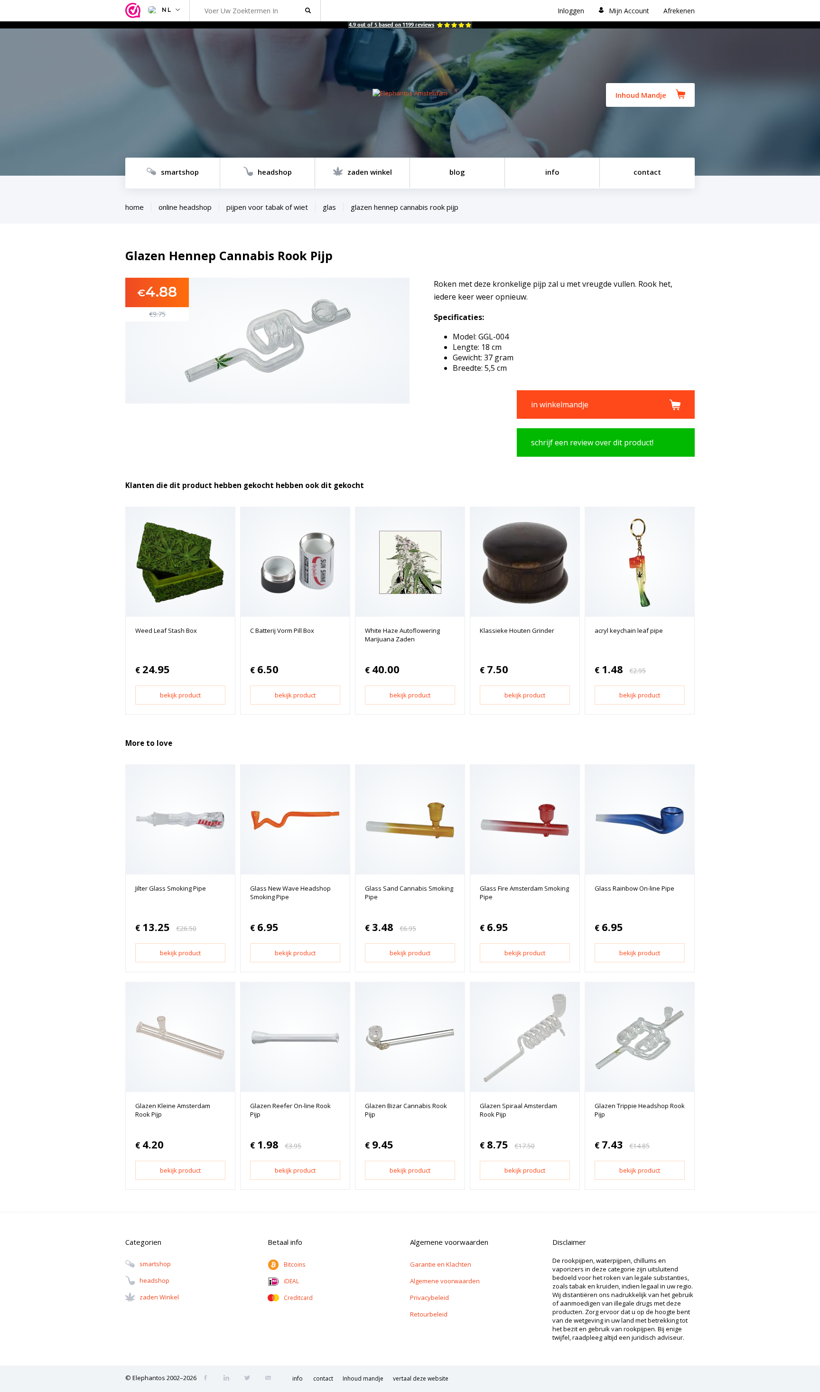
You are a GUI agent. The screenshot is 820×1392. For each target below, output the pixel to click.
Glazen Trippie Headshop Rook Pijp (640, 1110)
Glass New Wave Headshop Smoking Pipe (290, 892)
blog (457, 172)
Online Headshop (185, 207)
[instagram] (229, 1378)
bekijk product (180, 695)
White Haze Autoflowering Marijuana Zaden (402, 634)
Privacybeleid (429, 1297)
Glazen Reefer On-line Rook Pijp (290, 1110)
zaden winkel (369, 172)
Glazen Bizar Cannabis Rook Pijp (406, 1110)
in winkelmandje (559, 404)
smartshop (180, 172)
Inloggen (571, 10)
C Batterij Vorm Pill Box (282, 630)
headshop (275, 172)
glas (329, 207)
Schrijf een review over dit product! (592, 442)
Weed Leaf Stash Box (166, 630)
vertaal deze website (420, 1378)
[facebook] (208, 1378)
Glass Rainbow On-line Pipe (634, 888)
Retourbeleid (428, 1314)
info (552, 172)
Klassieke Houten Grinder (517, 630)
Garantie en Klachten (440, 1264)
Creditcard (298, 1298)
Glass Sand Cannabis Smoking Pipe (409, 892)
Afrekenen (679, 10)
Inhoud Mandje (640, 95)
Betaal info (285, 1242)
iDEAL (291, 1281)
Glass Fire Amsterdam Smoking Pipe (524, 892)
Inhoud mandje (363, 1378)
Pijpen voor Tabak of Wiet (267, 207)
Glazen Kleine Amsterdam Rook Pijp (172, 1110)
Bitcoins (294, 1264)
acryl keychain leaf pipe (629, 630)
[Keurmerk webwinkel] (134, 10)
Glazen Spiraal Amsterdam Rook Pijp (518, 1110)
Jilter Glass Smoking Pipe (170, 888)
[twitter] (250, 1378)
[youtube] (271, 1378)
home (134, 207)
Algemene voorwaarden (445, 1281)
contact (647, 172)
